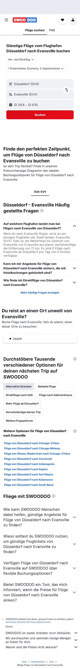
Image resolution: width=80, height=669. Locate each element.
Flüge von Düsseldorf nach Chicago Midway (32, 448)
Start (24, 661)
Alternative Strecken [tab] (19, 386)
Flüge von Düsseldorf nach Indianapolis (29, 464)
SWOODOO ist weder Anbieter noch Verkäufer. (38, 633)
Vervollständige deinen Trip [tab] (23, 412)
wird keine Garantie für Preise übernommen (28, 622)
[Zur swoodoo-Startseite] (25, 20)
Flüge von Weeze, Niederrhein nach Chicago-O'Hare (37, 453)
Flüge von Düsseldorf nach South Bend (28, 484)
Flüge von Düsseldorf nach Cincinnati (28, 458)
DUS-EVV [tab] (40, 191)
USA (51, 661)
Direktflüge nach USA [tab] (19, 395)
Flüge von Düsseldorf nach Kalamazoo (28, 479)
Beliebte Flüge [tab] (47, 386)
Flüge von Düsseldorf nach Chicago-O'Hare (31, 443)
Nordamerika (38, 661)
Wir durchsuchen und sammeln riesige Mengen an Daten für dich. (38, 640)
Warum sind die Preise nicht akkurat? (31, 647)
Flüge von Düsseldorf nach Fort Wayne (28, 474)
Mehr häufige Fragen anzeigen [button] (40, 292)
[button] (6, 20)
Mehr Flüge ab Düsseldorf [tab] (22, 403)
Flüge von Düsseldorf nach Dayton (26, 469)
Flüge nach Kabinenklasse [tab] (55, 395)
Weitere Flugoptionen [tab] (19, 420)
